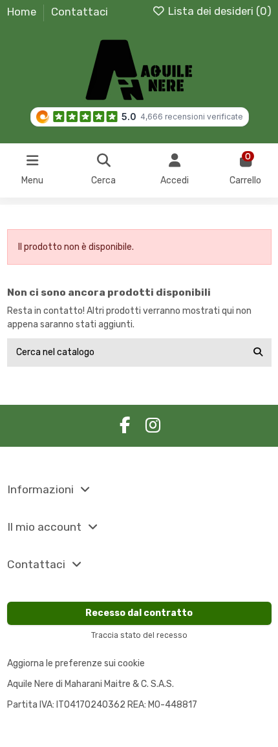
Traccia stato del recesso (139, 635)
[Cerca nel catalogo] (258, 352)
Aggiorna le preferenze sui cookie (76, 663)
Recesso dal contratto (139, 613)
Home (23, 11)
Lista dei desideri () (219, 11)
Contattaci (79, 11)
